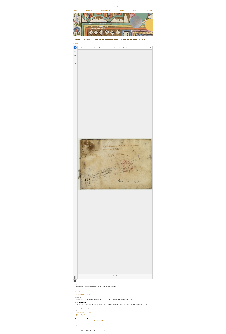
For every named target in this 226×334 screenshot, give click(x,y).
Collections (89, 10)
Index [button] (134, 10)
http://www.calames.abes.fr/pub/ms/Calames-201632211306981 (90, 320)
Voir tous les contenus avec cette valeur (83, 288)
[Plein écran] (75, 63)
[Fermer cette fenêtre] (150, 47)
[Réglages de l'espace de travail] (75, 55)
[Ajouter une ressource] (75, 47)
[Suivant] (116, 275)
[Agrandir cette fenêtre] (147, 47)
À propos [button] (148, 10)
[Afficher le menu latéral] (79, 47)
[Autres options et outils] (144, 47)
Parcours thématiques (106, 10)
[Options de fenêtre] (141, 47)
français (78, 293)
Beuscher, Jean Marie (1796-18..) (83, 314)
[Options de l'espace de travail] (75, 59)
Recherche (122, 10)
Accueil (75, 10)
